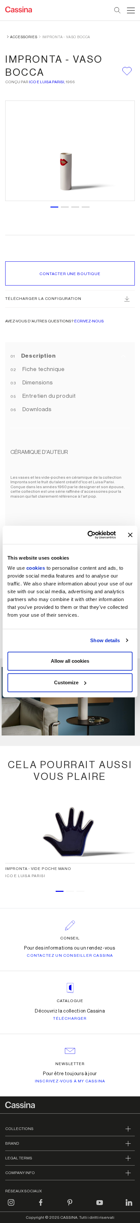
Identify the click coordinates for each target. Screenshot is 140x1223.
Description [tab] (38, 356)
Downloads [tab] (36, 409)
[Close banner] (130, 535)
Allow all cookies (70, 661)
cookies (35, 568)
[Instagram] (11, 1206)
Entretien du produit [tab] (48, 396)
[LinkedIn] (129, 1206)
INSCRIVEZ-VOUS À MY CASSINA (70, 1081)
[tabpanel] (70, 702)
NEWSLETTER (70, 1064)
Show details (105, 640)
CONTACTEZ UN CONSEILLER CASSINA (70, 955)
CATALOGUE (70, 1001)
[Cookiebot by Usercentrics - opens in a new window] (88, 535)
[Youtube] (99, 1206)
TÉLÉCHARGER (70, 1018)
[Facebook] (41, 1206)
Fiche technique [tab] (43, 369)
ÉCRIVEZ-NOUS (89, 321)
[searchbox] (117, 10)
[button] (130, 10)
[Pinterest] (70, 1206)
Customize (66, 682)
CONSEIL (70, 938)
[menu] (131, 10)
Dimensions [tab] (37, 382)
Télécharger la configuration (43, 299)
